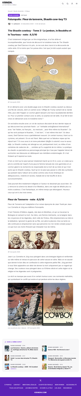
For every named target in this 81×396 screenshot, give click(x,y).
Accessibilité (71, 384)
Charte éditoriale (46, 384)
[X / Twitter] (40, 380)
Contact (17, 384)
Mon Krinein (59, 384)
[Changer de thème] (68, 4)
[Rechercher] (62, 4)
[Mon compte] (72, 4)
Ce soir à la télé (46, 388)
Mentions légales (29, 384)
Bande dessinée (19, 11)
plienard (17, 24)
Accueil (10, 11)
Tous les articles (16, 388)
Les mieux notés (31, 388)
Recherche (67, 388)
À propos (7, 384)
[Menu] (77, 4)
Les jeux (58, 388)
